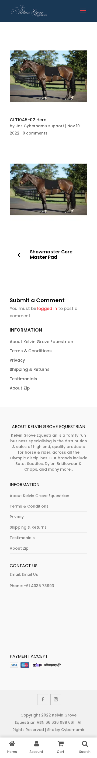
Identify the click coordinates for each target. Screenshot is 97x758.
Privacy (17, 360)
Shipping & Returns (30, 369)
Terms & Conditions (31, 351)
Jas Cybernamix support (40, 126)
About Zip (20, 388)
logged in (47, 308)
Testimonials (23, 379)
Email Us (30, 574)
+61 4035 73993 (39, 585)
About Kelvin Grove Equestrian (41, 341)
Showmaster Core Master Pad (51, 254)
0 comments (35, 133)
